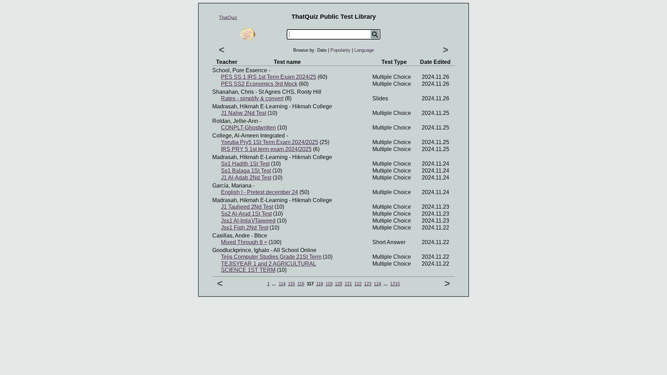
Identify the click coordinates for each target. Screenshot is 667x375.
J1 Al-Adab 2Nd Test (246, 178)
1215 (395, 283)
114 (282, 283)
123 (367, 283)
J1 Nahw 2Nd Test (243, 113)
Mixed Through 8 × (244, 242)
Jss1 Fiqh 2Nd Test (244, 228)
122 (358, 283)
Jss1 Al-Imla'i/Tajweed (248, 221)
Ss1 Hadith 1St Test (245, 164)
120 (338, 283)
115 (291, 283)
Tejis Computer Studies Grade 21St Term (271, 257)
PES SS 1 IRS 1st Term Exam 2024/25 (268, 77)
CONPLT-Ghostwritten (248, 128)
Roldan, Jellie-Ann (235, 121)
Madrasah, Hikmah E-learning (250, 106)
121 (348, 283)
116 (300, 283)
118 (319, 283)
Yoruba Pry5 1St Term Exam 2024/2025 (269, 142)
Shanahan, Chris (233, 92)
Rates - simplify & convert (252, 98)
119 (329, 283)
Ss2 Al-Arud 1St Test (246, 214)
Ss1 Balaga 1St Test (246, 171)
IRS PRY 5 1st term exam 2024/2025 (266, 149)
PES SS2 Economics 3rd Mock (259, 84)
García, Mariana (232, 186)
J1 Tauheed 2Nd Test (247, 207)
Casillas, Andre (231, 236)
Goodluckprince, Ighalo (240, 250)
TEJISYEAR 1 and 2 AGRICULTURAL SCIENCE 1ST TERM (268, 267)
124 (377, 283)
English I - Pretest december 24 (259, 192)
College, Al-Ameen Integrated (248, 136)
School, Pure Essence (239, 70)
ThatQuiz (228, 17)
